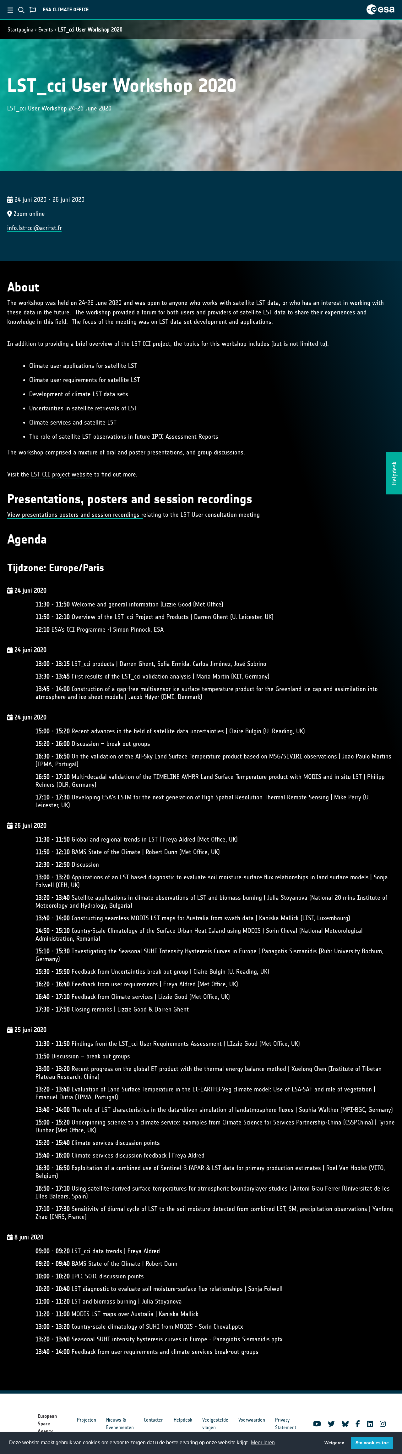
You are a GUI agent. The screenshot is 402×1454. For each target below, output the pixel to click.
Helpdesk (183, 1420)
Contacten (154, 1420)
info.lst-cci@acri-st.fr (34, 228)
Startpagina (20, 29)
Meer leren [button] (263, 1442)
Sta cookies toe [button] (372, 1442)
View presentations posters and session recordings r (75, 514)
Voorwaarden (251, 1420)
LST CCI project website (61, 474)
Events (45, 29)
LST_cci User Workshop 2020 (90, 29)
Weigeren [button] (334, 1442)
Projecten (86, 1420)
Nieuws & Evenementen (120, 1423)
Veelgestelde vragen (215, 1423)
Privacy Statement (285, 1423)
